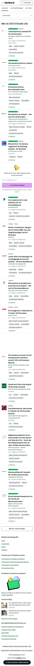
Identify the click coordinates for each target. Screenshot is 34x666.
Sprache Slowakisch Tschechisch (12, 627)
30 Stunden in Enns (7, 568)
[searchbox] (17, 15)
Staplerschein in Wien (8, 630)
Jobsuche (4, 8)
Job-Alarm (28, 8)
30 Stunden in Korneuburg (10, 565)
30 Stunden (18, 23)
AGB (29, 646)
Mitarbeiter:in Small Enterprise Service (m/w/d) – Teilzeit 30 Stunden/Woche (20, 285)
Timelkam (12, 157)
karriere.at (21, 623)
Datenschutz (5, 650)
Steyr (11, 269)
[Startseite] (10, 2)
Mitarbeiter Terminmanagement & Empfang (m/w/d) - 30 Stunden (18, 146)
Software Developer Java (9, 636)
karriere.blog (6, 599)
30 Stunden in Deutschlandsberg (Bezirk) (15, 562)
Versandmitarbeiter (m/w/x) (20, 63)
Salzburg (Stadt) (14, 482)
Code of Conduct (27, 650)
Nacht (3, 547)
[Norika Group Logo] (17, 658)
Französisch (5, 544)
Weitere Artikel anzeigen (9, 618)
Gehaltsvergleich (7, 595)
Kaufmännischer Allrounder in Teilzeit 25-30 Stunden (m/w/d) (20, 411)
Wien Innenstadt (14, 97)
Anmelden (27, 3)
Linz (10, 395)
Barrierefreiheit (15, 650)
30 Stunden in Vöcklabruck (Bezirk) (13, 559)
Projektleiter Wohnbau (8, 639)
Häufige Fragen (8, 646)
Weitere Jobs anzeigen (17, 529)
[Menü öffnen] (2, 3)
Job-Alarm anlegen (18, 185)
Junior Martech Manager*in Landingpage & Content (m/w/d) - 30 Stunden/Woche (20, 259)
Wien (10, 46)
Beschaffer (5, 633)
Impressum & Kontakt (20, 646)
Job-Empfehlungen (16, 8)
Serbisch (4, 550)
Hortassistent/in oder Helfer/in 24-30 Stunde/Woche (18, 202)
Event (3, 541)
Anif (10, 213)
